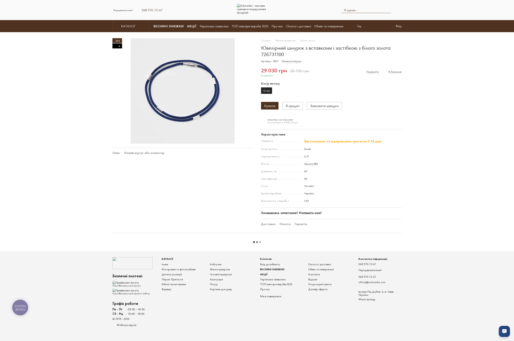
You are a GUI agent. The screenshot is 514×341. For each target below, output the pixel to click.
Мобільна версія (126, 325)
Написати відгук (291, 61)
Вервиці (166, 289)
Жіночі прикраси (220, 269)
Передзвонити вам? (123, 10)
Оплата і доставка (298, 26)
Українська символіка (214, 26)
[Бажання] (384, 26)
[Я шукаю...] (388, 10)
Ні (305, 178)
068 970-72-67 (152, 10)
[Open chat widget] (504, 331)
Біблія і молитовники (174, 284)
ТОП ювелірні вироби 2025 (250, 26)
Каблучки (215, 264)
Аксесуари (216, 279)
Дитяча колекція (172, 274)
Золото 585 (311, 164)
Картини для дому (221, 289)
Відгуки (312, 279)
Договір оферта (317, 289)
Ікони (165, 264)
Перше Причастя (172, 279)
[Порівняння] (374, 26)
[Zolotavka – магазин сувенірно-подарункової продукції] (132, 263)
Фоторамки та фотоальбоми (179, 269)
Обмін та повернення (328, 26)
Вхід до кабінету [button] (270, 264)
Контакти (314, 274)
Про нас (277, 26)
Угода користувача (320, 284)
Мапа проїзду (366, 299)
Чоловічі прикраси (221, 274)
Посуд (213, 284)
